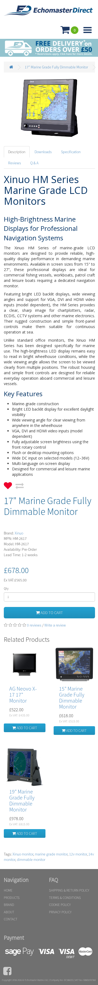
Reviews (14, 163)
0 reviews (34, 625)
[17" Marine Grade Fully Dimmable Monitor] (49, 108)
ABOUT (9, 912)
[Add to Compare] (20, 484)
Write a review (55, 625)
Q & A (34, 163)
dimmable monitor (31, 859)
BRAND (9, 904)
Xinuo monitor (23, 854)
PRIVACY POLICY (60, 912)
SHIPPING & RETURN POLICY (69, 890)
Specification (71, 151)
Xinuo (19, 533)
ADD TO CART (51, 612)
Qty (6, 588)
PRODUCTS (12, 897)
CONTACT (10, 919)
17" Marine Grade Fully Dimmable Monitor (56, 67)
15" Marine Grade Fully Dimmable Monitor (71, 697)
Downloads (43, 151)
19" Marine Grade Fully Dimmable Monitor (22, 800)
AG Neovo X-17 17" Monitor (23, 694)
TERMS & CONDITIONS (65, 897)
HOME (8, 890)
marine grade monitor (51, 854)
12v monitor (78, 854)
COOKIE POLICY (60, 904)
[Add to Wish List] (8, 484)
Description (16, 151)
